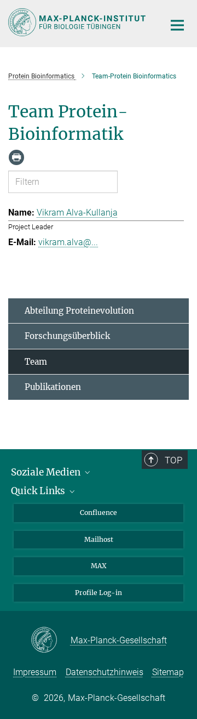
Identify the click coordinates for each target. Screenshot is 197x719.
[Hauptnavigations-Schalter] (177, 25)
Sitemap (168, 672)
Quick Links (39, 490)
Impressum (34, 672)
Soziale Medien (47, 472)
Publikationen (53, 387)
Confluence (98, 512)
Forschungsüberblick (67, 336)
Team (36, 361)
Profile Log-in (98, 592)
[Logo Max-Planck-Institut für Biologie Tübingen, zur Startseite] (78, 22)
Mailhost (98, 539)
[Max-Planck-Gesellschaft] (51, 640)
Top (173, 460)
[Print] (16, 157)
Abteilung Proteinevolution (79, 310)
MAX (99, 566)
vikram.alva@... (68, 242)
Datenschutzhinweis (104, 672)
